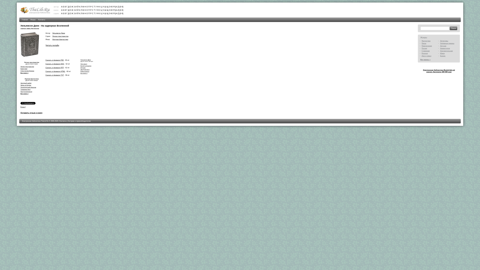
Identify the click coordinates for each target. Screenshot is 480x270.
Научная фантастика (60, 39)
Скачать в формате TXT (55, 75)
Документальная (446, 51)
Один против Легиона (27, 71)
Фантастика (426, 41)
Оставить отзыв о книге (31, 113)
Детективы (444, 41)
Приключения (427, 46)
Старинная (426, 51)
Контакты (41, 20)
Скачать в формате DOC (55, 64)
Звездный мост (85, 69)
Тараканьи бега (25, 89)
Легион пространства (27, 66)
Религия (425, 53)
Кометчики (23, 69)
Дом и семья (426, 56)
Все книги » (24, 73)
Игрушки (83, 67)
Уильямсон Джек (58, 33)
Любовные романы (447, 43)
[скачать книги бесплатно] (35, 13)
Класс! (23, 107)
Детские (443, 46)
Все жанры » (425, 60)
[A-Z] (117, 7)
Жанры (33, 20)
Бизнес (443, 56)
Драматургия (445, 48)
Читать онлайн (52, 45)
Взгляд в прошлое (85, 65)
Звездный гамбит (26, 83)
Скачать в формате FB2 (55, 60)
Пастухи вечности (26, 91)
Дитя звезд (83, 64)
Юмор (442, 53)
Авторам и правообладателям (79, 121)
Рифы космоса (84, 71)
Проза (424, 43)
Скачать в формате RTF (55, 68)
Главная (25, 20)
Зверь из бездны (25, 85)
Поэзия (424, 48)
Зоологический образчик (28, 87)
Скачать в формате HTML (55, 71)
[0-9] (121, 7)
